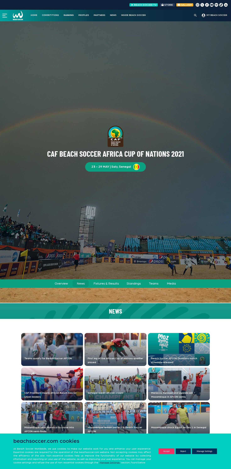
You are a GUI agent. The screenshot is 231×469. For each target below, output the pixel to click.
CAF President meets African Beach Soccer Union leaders (50, 395)
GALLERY (186, 5)
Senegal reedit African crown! (105, 393)
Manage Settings (204, 451)
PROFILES (83, 15)
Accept (166, 451)
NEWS (113, 15)
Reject (183, 451)
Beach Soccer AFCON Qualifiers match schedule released (174, 360)
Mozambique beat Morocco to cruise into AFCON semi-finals (49, 429)
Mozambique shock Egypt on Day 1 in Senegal (178, 427)
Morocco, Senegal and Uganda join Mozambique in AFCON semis (172, 395)
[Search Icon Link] (195, 15)
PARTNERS (99, 15)
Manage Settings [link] (110, 462)
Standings (134, 283)
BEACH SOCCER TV (145, 5)
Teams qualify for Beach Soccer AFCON (48, 358)
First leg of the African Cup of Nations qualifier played (115, 360)
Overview (61, 283)
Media (171, 283)
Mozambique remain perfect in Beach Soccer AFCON (115, 429)
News (81, 283)
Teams (153, 283)
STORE (168, 5)
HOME (34, 15)
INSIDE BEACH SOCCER (133, 15)
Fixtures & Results (106, 283)
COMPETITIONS (50, 15)
